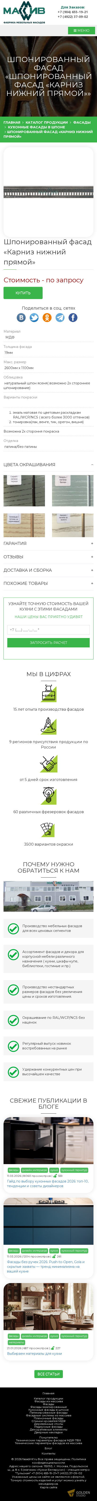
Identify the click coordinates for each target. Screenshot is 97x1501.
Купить (23, 293)
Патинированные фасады (49, 1412)
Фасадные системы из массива (48, 1415)
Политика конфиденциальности (59, 1460)
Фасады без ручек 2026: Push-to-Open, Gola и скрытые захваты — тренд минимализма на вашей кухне (46, 1266)
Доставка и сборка (28, 570)
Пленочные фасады (48, 1418)
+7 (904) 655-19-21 (73, 12)
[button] (48, 192)
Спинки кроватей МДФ (49, 1421)
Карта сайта (48, 1487)
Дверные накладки (48, 1432)
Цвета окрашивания (29, 464)
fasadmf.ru (29, 1459)
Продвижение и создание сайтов (78, 1493)
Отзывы (13, 556)
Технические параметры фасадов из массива (48, 1443)
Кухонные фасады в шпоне (48, 1409)
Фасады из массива (48, 1401)
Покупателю (48, 1437)
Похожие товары (26, 583)
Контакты (48, 1453)
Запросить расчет (48, 643)
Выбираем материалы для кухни (34, 1353)
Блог (48, 1448)
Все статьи (48, 1374)
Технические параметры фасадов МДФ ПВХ (48, 1440)
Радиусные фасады (48, 1426)
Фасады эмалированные (48, 1407)
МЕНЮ (83, 30)
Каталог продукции (48, 1398)
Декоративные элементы (48, 1429)
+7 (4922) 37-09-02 (73, 16)
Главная (48, 1393)
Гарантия (15, 543)
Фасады (48, 1404)
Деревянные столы (48, 1424)
